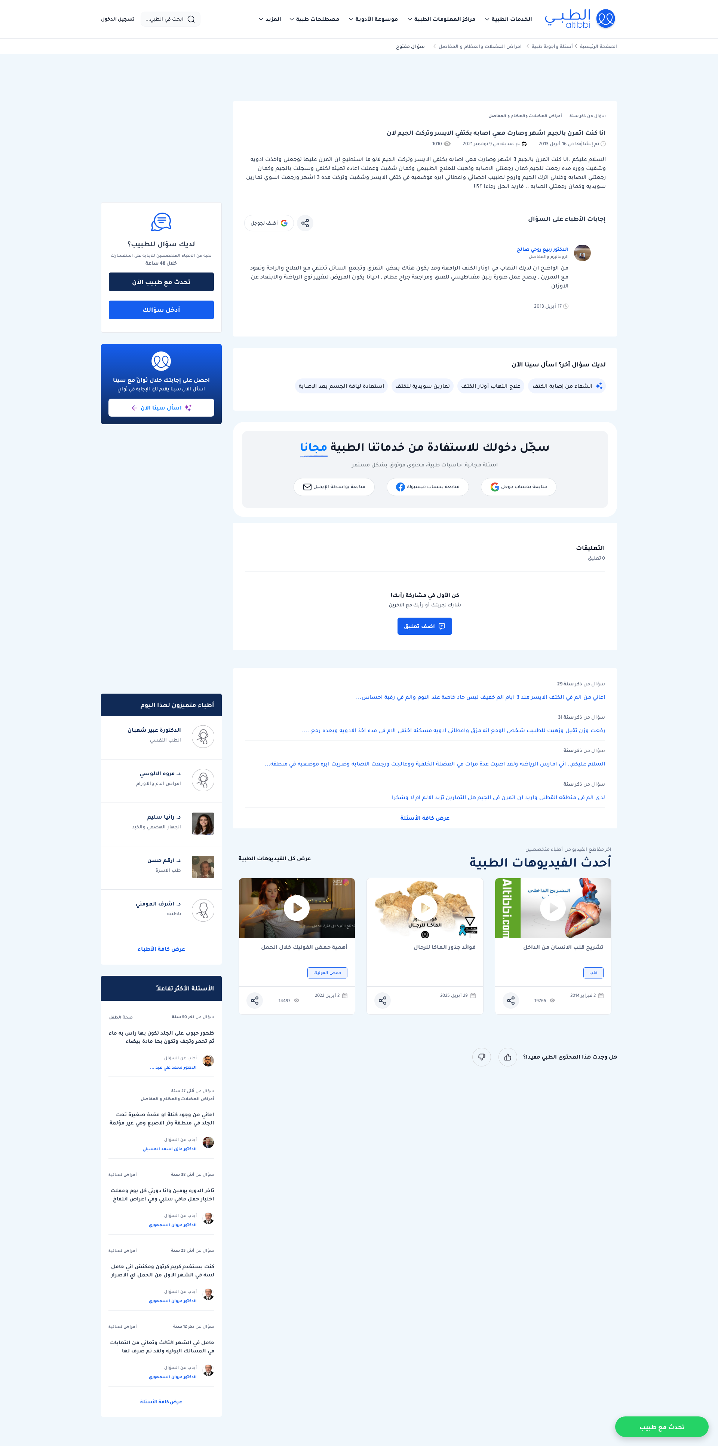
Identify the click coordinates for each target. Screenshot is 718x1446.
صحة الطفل (120, 1017)
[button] (508, 19)
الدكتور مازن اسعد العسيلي (169, 1148)
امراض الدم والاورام (158, 783)
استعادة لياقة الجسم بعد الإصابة (341, 386)
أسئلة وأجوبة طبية (552, 46)
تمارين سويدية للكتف (422, 386)
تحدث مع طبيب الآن (161, 282)
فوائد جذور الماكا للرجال (445, 948)
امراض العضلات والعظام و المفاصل (480, 46)
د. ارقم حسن (164, 860)
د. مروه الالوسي (160, 773)
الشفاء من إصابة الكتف (562, 386)
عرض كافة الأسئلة (425, 817)
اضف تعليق (419, 626)
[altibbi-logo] (580, 19)
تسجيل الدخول (118, 19)
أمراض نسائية (122, 1174)
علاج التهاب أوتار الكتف (491, 386)
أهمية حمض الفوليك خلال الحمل (304, 948)
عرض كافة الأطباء (161, 948)
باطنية (174, 913)
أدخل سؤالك (161, 309)
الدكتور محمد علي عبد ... (173, 1067)
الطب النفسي (165, 739)
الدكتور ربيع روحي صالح (542, 249)
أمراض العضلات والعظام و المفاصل (177, 1098)
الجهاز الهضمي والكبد (156, 826)
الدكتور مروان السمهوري (173, 1224)
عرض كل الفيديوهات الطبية (275, 858)
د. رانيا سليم (164, 816)
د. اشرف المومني (158, 903)
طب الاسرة (168, 870)
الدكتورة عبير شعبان (154, 729)
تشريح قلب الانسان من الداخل (563, 948)
